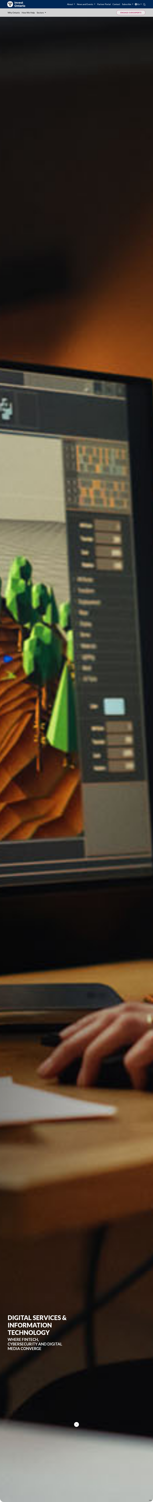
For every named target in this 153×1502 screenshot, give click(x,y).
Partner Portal (104, 4)
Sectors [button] (40, 12)
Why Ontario (14, 12)
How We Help (28, 12)
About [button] (70, 4)
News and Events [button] (85, 4)
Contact (116, 4)
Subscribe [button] (127, 4)
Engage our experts (130, 12)
